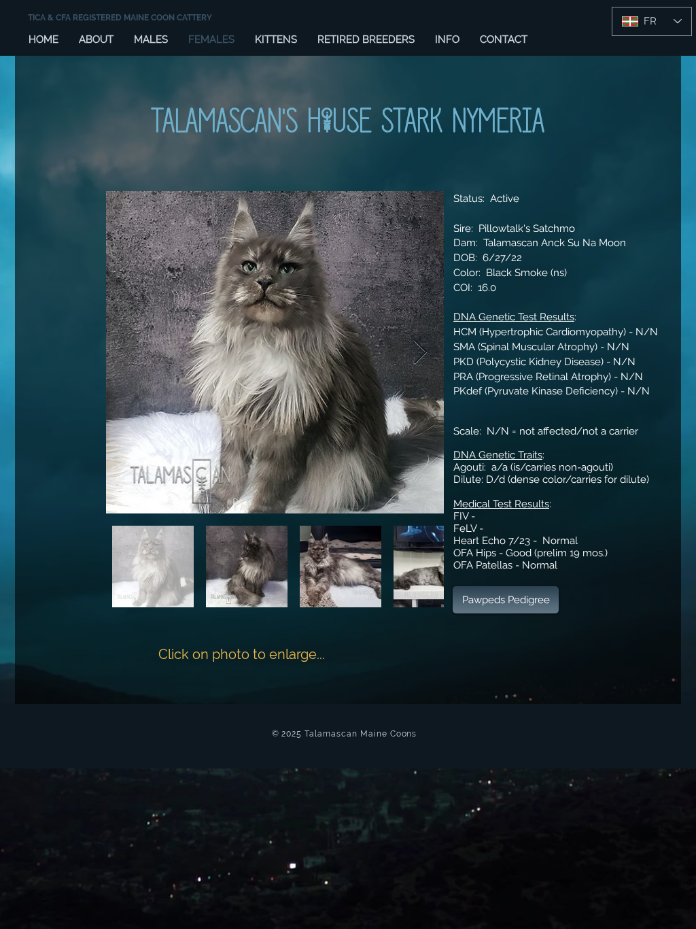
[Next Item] (420, 352)
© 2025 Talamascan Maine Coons (344, 734)
